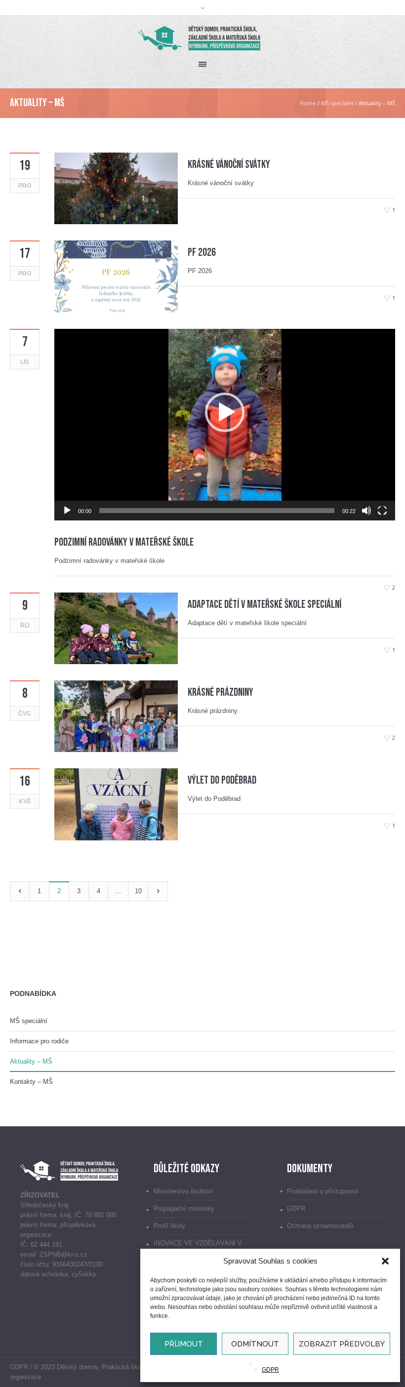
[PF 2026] (116, 275)
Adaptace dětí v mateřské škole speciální (264, 604)
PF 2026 (202, 252)
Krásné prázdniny (220, 692)
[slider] (216, 510)
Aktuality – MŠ (31, 1061)
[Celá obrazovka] (382, 510)
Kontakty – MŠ (31, 1081)
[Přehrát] (67, 510)
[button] (385, 1261)
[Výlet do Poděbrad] (116, 803)
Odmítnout (255, 1344)
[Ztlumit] (366, 510)
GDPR (270, 1369)
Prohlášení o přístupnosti (323, 1191)
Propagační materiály (184, 1208)
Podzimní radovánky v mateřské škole (124, 542)
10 (138, 891)
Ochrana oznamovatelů (320, 1225)
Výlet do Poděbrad (222, 780)
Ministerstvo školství (183, 1191)
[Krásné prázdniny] (116, 715)
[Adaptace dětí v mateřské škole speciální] (116, 628)
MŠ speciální (337, 103)
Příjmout (183, 1344)
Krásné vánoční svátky (229, 164)
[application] (224, 424)
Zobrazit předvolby (342, 1344)
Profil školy (170, 1225)
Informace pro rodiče (39, 1041)
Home (308, 103)
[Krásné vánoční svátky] (116, 188)
